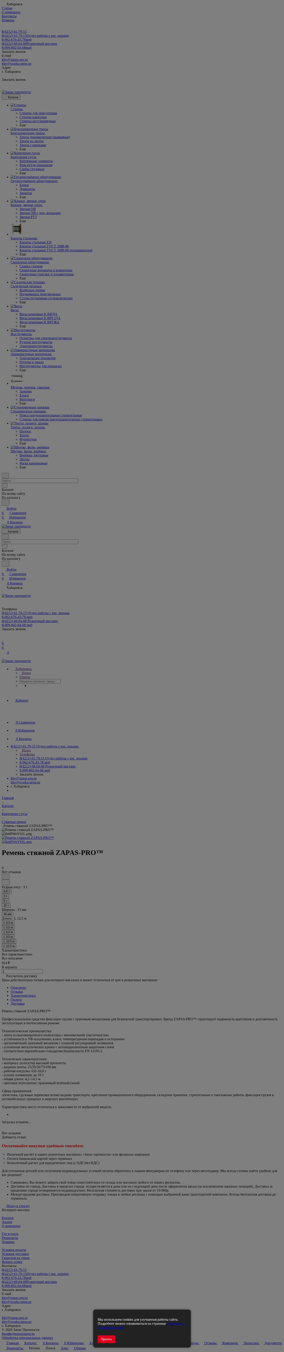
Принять (106, 1339)
